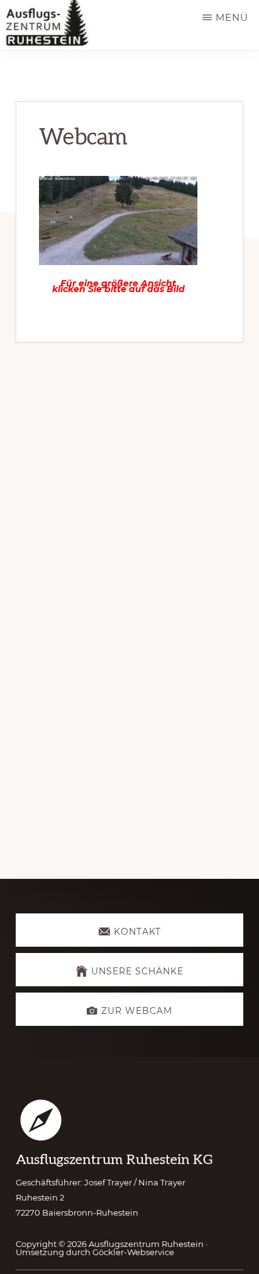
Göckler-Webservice (133, 1252)
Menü (232, 17)
